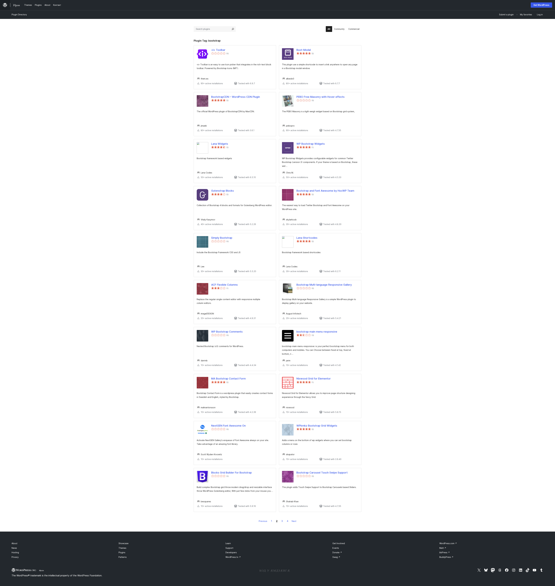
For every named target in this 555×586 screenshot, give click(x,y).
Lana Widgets (219, 143)
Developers (231, 552)
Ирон (41, 570)
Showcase (123, 543)
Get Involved (338, 543)
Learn (228, 543)
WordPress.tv (233, 557)
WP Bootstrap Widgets (310, 143)
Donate (337, 552)
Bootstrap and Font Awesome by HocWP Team (325, 190)
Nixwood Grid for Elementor (313, 378)
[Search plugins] (233, 29)
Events (335, 548)
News (14, 548)
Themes (122, 548)
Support (229, 548)
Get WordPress (541, 5)
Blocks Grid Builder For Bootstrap (231, 472)
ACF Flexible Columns (224, 284)
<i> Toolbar (218, 49)
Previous (263, 521)
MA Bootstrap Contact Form (228, 378)
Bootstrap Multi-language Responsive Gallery (324, 284)
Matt (442, 548)
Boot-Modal (303, 49)
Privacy (15, 557)
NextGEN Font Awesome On (228, 425)
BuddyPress (446, 557)
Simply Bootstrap (221, 237)
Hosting (15, 552)
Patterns (123, 557)
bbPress (444, 552)
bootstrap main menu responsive (316, 331)
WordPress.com (448, 543)
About (14, 543)
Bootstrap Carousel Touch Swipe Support (322, 472)
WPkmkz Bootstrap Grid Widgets (316, 425)
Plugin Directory (19, 14)
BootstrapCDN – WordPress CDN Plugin (235, 96)
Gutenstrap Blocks (222, 190)
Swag (336, 557)
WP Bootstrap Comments (227, 331)
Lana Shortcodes (306, 237)
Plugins (122, 552)
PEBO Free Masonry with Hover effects (320, 96)
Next (294, 521)
